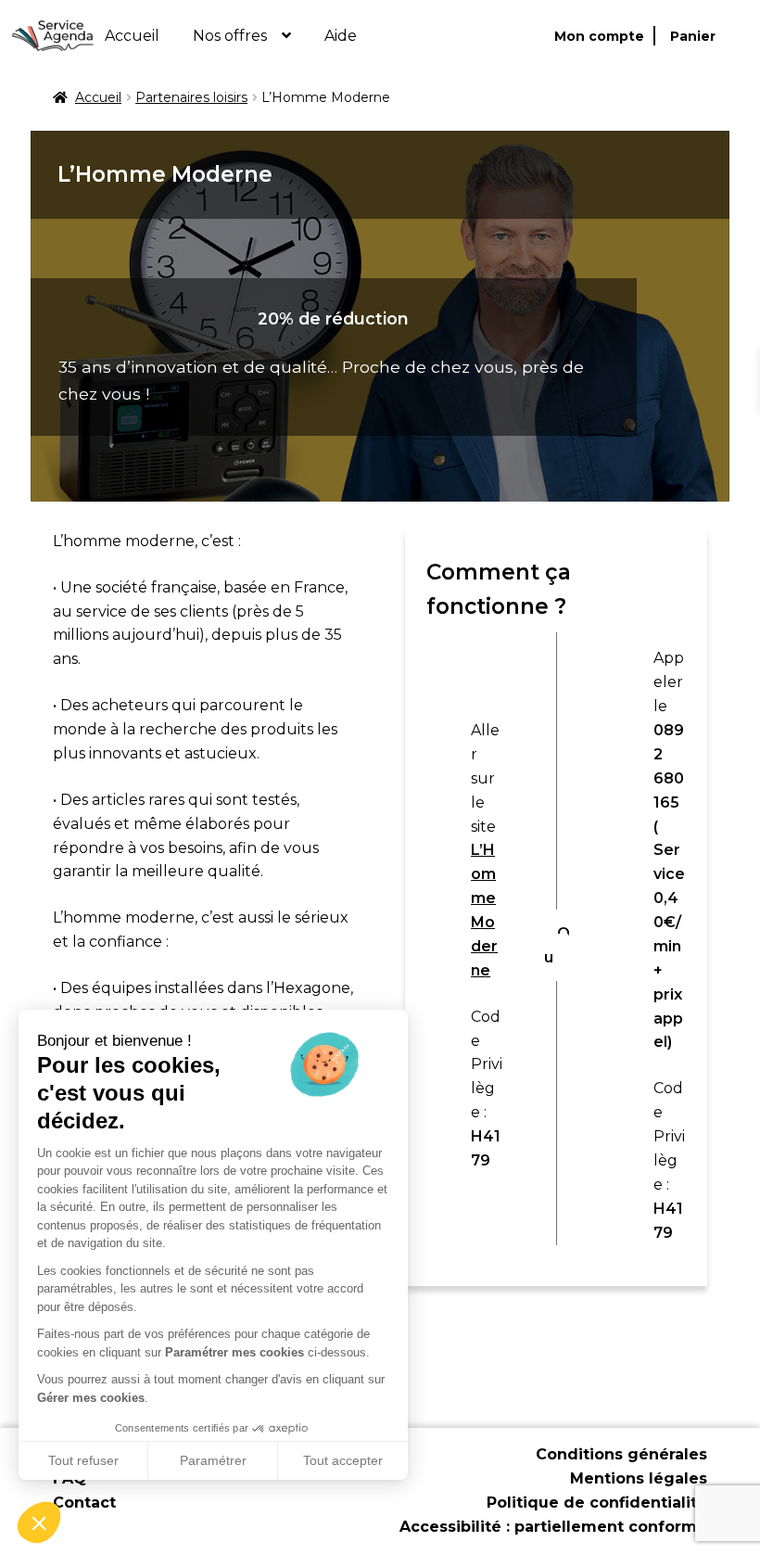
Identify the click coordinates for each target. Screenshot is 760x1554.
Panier (693, 36)
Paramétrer (213, 1460)
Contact (84, 1502)
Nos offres (230, 36)
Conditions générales (621, 1454)
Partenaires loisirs (191, 97)
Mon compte (599, 36)
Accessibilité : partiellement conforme (553, 1526)
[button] (39, 1522)
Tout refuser (83, 1460)
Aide (340, 36)
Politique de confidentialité (597, 1502)
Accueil (132, 36)
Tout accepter (343, 1460)
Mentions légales (638, 1478)
